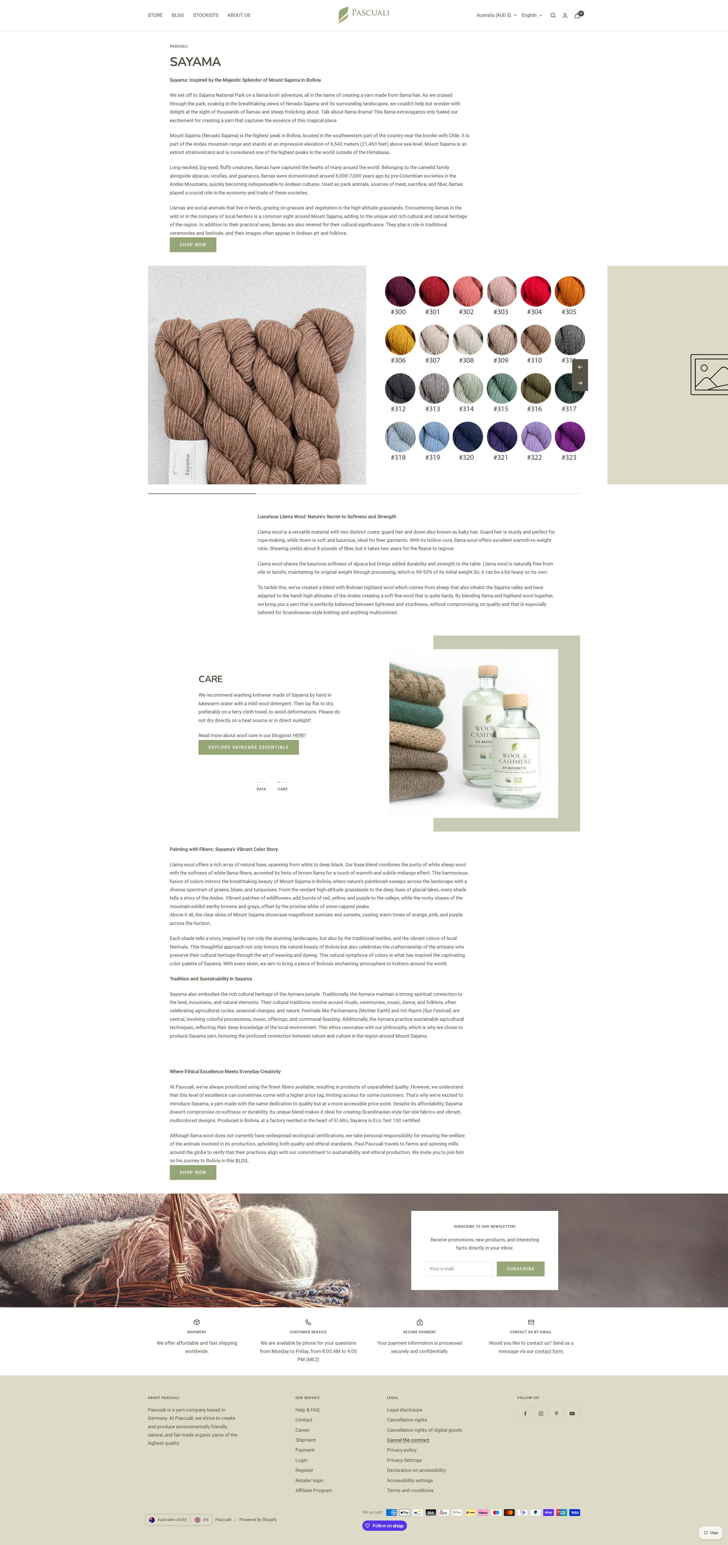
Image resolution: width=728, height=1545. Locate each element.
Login (301, 1460)
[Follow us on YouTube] (572, 1413)
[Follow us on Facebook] (525, 1413)
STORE (155, 15)
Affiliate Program (313, 1490)
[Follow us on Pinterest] (556, 1413)
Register (304, 1470)
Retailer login (309, 1480)
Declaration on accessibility (416, 1470)
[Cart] (577, 15)
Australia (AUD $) (494, 15)
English (529, 15)
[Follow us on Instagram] (541, 1413)
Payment (305, 1450)
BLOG (178, 15)
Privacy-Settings (404, 1460)
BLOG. (242, 1160)
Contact (304, 1420)
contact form (549, 1351)
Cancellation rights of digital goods (424, 1430)
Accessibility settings (410, 1480)
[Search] (553, 15)
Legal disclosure (404, 1410)
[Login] (565, 15)
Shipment (305, 1440)
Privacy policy (402, 1450)
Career (302, 1430)
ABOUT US (239, 15)
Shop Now (193, 244)
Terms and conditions (410, 1490)
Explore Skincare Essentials (248, 747)
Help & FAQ (307, 1410)
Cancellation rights (407, 1420)
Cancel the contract (408, 1440)
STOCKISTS (205, 15)
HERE (299, 735)
